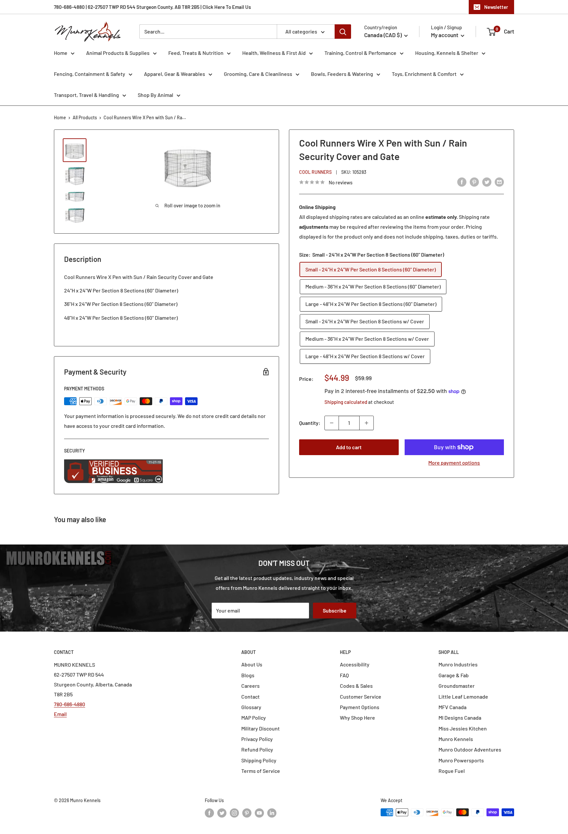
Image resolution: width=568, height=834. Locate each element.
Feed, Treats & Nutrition (196, 53)
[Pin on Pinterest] (474, 181)
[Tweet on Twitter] (486, 181)
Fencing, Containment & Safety (89, 74)
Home (60, 53)
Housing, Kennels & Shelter (446, 53)
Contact (250, 696)
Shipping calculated (345, 402)
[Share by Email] (499, 181)
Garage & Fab (453, 675)
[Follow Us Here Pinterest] (246, 813)
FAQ (344, 675)
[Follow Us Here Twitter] (221, 813)
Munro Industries (458, 664)
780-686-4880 (69, 704)
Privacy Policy (257, 739)
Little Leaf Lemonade (463, 696)
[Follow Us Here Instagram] (234, 813)
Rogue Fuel (451, 771)
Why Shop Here (357, 717)
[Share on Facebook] (461, 181)
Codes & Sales (356, 686)
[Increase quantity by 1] (366, 423)
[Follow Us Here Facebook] (209, 813)
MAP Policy (253, 717)
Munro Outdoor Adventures (469, 749)
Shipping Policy (258, 760)
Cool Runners (315, 172)
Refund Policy (257, 749)
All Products (85, 117)
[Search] (343, 31)
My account (445, 35)
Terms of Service (260, 771)
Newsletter (496, 7)
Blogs (247, 675)
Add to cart (349, 447)
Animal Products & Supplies (118, 53)
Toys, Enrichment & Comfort (424, 74)
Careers (250, 686)
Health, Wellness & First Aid (274, 53)
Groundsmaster (456, 686)
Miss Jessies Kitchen (462, 728)
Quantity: (309, 423)
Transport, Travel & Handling (86, 95)
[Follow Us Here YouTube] (259, 813)
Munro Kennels (455, 739)
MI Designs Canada (459, 717)
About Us (251, 664)
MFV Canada (452, 707)
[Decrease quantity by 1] (332, 423)
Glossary (251, 707)
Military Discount (260, 728)
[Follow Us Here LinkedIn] (271, 813)
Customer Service (360, 696)
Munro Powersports (461, 760)
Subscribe (334, 610)
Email (60, 714)
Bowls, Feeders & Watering (342, 74)
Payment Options (359, 707)
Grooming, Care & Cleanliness (258, 74)
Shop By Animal (155, 95)
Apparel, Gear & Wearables (174, 74)
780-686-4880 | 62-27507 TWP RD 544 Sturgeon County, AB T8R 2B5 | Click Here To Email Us (152, 7)
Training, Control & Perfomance (360, 53)
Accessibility (354, 664)
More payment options (454, 462)
